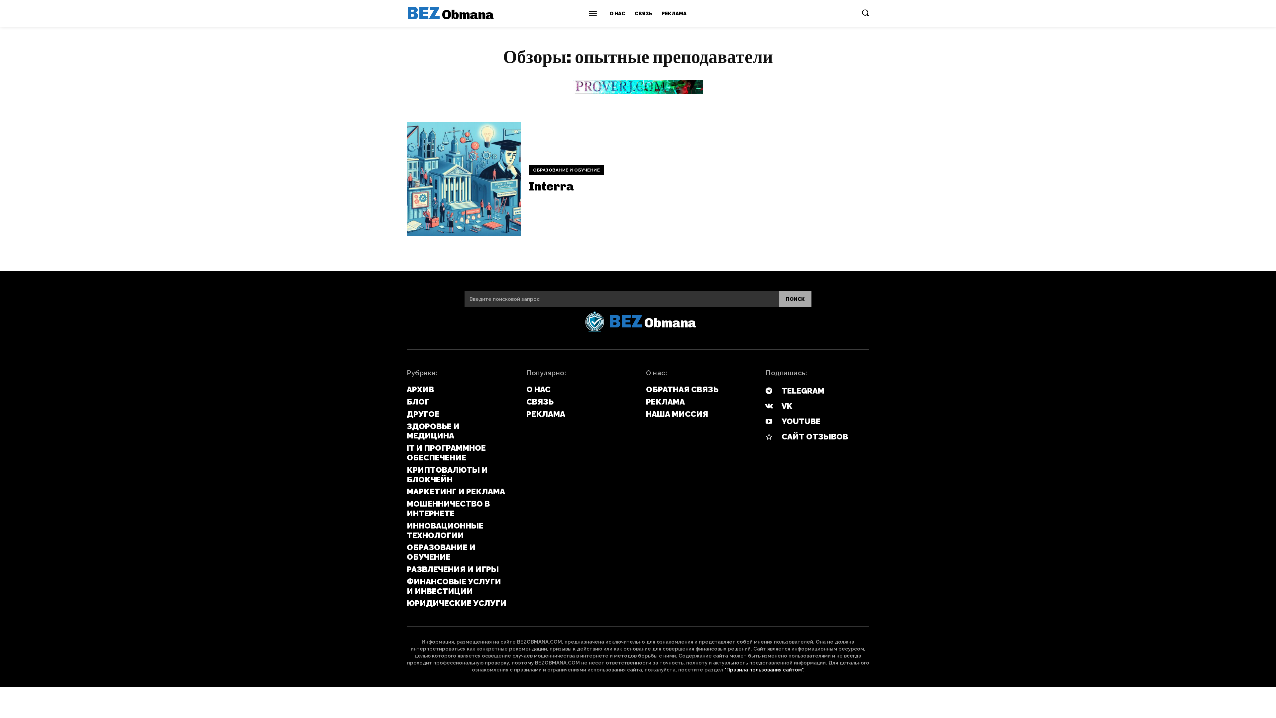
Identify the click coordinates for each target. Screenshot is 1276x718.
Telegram (803, 391)
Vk (787, 406)
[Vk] (769, 407)
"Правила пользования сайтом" (763, 670)
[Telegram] (769, 391)
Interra (551, 186)
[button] (865, 13)
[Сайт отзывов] (769, 437)
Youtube (801, 421)
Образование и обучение (566, 170)
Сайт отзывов (815, 436)
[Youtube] (769, 422)
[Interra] (464, 179)
